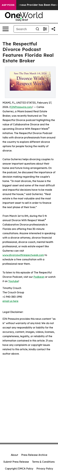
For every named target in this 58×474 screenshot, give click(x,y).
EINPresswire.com (21, 107)
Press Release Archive (34, 454)
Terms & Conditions (43, 461)
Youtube (13, 281)
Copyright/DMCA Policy (19, 468)
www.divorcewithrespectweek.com (23, 255)
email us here (10, 301)
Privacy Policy (44, 468)
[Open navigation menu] (5, 29)
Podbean (38, 276)
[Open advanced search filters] (45, 29)
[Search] (37, 29)
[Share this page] (53, 29)
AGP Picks (8, 5)
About (14, 454)
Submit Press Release (16, 461)
